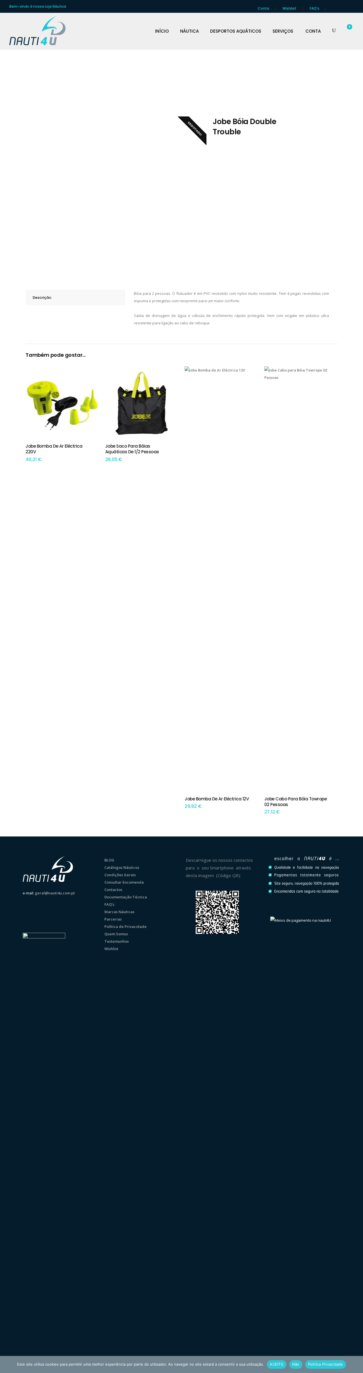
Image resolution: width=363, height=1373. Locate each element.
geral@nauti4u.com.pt (55, 893)
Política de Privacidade (125, 926)
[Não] (356, 1364)
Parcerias (113, 919)
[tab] (75, 297)
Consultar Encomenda (124, 882)
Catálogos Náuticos (121, 867)
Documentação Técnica (125, 897)
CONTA (313, 31)
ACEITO (277, 1364)
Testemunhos (116, 941)
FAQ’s (314, 8)
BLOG (109, 860)
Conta (263, 8)
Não (295, 1364)
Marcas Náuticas (119, 911)
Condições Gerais (120, 874)
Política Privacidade (325, 1364)
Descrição (42, 297)
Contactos (113, 889)
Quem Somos (116, 933)
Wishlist (289, 8)
